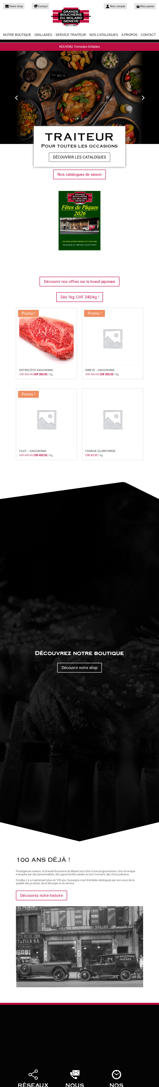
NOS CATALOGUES (103, 34)
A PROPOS (129, 34)
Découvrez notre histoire (41, 895)
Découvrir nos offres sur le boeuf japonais (79, 281)
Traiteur (79, 136)
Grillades (43, 34)
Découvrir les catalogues (79, 157)
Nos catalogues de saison (79, 174)
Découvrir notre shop (79, 667)
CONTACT (148, 34)
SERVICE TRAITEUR (70, 34)
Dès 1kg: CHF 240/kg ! (79, 297)
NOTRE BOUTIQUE (17, 34)
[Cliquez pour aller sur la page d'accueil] (79, 16)
